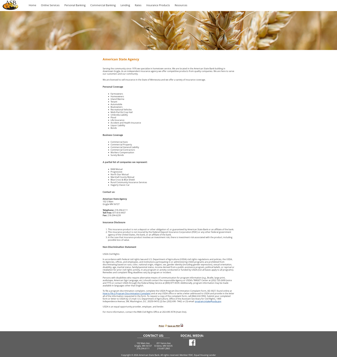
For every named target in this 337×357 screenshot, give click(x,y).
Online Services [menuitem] (50, 5)
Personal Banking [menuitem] (75, 5)
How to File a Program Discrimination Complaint (127, 293)
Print (161, 326)
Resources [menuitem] (181, 5)
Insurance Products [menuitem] (158, 5)
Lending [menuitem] (125, 5)
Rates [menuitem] (138, 5)
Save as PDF (174, 326)
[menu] (181, 5)
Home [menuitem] (32, 5)
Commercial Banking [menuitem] (103, 5)
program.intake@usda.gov (208, 301)
